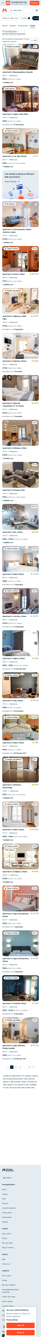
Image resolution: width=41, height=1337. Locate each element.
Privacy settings (12, 1320)
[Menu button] (37, 10)
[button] (10, 18)
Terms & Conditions (9, 1208)
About (4, 1189)
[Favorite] (36, 203)
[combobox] (22, 10)
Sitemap (5, 1222)
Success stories (7, 1306)
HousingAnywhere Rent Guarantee (10, 1291)
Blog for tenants (8, 1247)
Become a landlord (8, 1285)
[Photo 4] (21, 68)
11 (29, 1067)
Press (4, 1199)
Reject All (20, 1325)
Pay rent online (7, 1243)
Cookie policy (7, 1217)
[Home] (4, 10)
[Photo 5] (23, 68)
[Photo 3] (20, 68)
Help (3, 1259)
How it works (6, 1234)
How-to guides (7, 1301)
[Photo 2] (19, 68)
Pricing (4, 1238)
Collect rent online (8, 1297)
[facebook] (4, 1326)
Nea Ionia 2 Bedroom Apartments (13, 34)
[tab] (4, 26)
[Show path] (21, 31)
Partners (5, 1203)
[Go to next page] (33, 1067)
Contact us (6, 1264)
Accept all (20, 1332)
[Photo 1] (18, 68)
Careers (5, 1194)
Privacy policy (7, 1213)
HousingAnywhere (10, 31)
